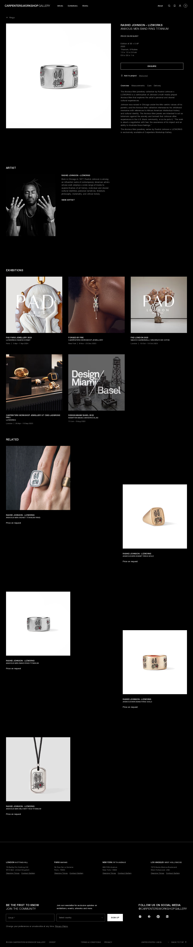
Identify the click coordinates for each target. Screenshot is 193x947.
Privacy (108, 942)
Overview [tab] (125, 85)
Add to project (130, 76)
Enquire (152, 66)
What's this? (143, 75)
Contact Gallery (28, 873)
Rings (12, 17)
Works (85, 6)
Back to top (177, 942)
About (160, 6)
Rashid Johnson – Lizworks (142, 25)
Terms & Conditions (91, 942)
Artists (60, 6)
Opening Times (12, 873)
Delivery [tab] (157, 85)
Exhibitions (73, 6)
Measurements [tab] (138, 85)
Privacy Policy (61, 926)
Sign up (115, 917)
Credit (52, 942)
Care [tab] (149, 85)
